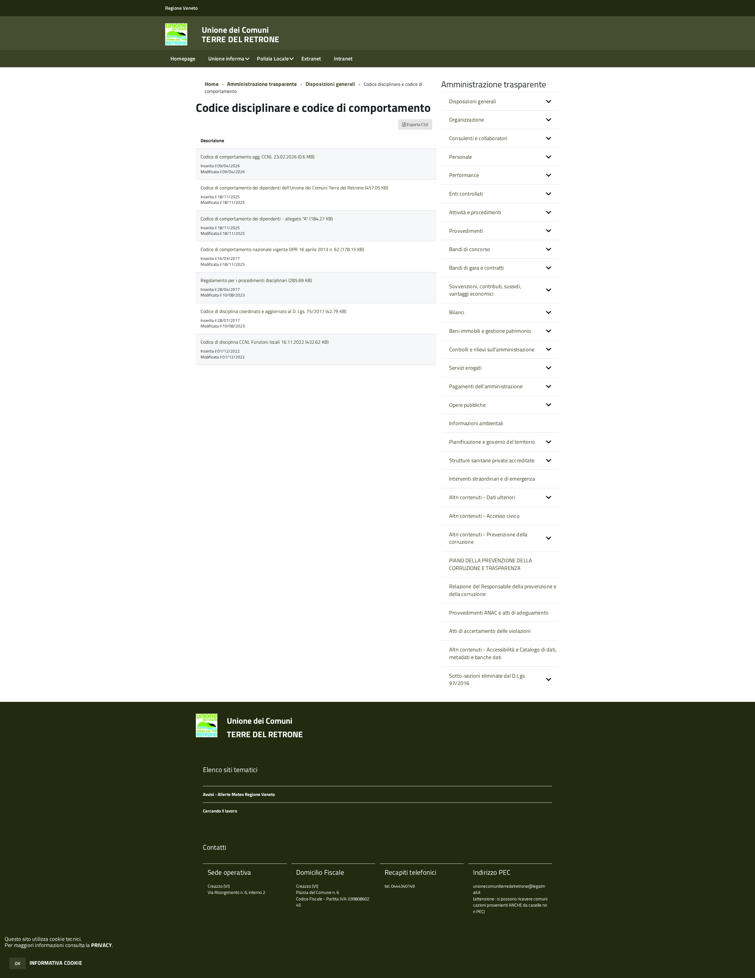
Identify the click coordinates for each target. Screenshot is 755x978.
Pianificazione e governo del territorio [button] (492, 442)
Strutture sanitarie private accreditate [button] (491, 460)
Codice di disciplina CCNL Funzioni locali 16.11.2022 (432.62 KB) (265, 341)
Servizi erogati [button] (465, 368)
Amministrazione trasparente (262, 84)
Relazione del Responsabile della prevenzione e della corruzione (502, 590)
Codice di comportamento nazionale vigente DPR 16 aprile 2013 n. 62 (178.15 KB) (282, 249)
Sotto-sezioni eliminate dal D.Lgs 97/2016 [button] (487, 679)
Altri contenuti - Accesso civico (484, 516)
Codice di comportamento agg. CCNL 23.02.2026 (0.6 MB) (257, 156)
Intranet (343, 59)
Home (212, 84)
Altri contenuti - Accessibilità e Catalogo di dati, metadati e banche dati (503, 653)
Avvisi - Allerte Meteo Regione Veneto (239, 794)
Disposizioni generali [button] (472, 101)
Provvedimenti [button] (466, 231)
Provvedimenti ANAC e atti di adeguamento (499, 613)
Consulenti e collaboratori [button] (478, 138)
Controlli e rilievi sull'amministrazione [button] (491, 349)
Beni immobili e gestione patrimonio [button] (490, 331)
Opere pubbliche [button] (467, 405)
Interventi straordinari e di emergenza (492, 479)
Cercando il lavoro (220, 810)
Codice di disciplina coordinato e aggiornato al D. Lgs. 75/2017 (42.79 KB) (273, 311)
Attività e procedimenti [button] (475, 212)
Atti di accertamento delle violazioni (490, 631)
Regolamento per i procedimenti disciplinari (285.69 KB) (256, 280)
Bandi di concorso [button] (469, 249)
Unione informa (226, 59)
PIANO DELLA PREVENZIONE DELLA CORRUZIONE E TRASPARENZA (490, 564)
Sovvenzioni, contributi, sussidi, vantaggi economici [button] (485, 290)
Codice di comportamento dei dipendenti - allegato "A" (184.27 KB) (267, 218)
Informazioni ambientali (476, 423)
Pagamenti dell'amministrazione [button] (486, 386)
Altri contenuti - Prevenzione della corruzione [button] (488, 538)
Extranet (311, 59)
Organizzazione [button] (466, 120)
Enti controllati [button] (466, 194)
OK (17, 963)
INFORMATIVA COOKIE (55, 963)
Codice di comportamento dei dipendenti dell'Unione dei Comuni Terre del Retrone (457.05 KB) (294, 187)
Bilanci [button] (456, 312)
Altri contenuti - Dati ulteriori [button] (482, 497)
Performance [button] (464, 175)
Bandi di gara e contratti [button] (476, 268)
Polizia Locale (273, 59)
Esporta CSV (417, 124)
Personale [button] (460, 157)
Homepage (182, 59)
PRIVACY (101, 945)
